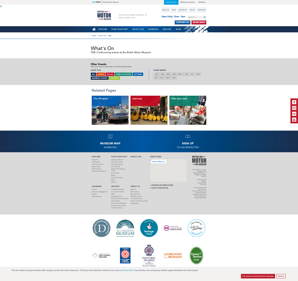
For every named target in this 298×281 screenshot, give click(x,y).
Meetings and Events (187, 2)
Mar (168, 74)
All (93, 74)
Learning (137, 98)
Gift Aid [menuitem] (113, 182)
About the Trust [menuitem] (135, 194)
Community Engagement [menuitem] (99, 192)
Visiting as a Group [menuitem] (117, 164)
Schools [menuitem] (94, 189)
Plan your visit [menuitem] (120, 29)
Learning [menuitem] (153, 29)
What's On (102, 36)
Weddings (201, 2)
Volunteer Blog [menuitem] (96, 169)
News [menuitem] (174, 10)
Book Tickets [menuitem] (115, 173)
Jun (186, 74)
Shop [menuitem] (178, 29)
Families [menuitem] (94, 194)
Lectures (138, 74)
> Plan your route (159, 188)
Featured (114, 78)
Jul (192, 74)
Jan (156, 74)
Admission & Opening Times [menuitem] (118, 170)
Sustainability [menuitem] (134, 203)
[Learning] (148, 110)
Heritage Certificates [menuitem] (117, 189)
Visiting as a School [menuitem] (117, 160)
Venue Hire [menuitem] (201, 10)
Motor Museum (171, 2)
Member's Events (99, 78)
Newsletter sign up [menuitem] (136, 196)
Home (94, 36)
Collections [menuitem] (95, 160)
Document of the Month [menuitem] (118, 203)
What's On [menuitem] (138, 29)
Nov (168, 78)
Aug (198, 74)
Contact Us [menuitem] (182, 10)
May (180, 74)
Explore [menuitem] (102, 29)
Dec (174, 78)
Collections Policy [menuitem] (116, 208)
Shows (101, 74)
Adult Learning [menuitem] (96, 196)
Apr (174, 74)
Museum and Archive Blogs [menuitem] (139, 201)
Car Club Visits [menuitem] (115, 166)
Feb (109, 36)
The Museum (100, 98)
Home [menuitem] (94, 29)
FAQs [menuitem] (113, 180)
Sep (156, 78)
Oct (161, 78)
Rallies (110, 74)
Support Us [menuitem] (182, 22)
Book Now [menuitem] (199, 22)
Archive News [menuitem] (115, 201)
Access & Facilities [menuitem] (117, 177)
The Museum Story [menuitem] (136, 198)
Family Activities (123, 74)
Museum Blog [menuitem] (96, 166)
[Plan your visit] (187, 110)
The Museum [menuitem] (96, 162)
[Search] (205, 17)
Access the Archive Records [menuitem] (119, 198)
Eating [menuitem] (113, 175)
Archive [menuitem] (167, 29)
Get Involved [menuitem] (134, 192)
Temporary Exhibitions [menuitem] (99, 171)
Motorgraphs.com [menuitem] (116, 196)
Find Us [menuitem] (192, 10)
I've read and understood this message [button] (258, 276)
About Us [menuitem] (165, 10)
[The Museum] (110, 110)
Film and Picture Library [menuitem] (118, 205)
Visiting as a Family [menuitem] (117, 162)
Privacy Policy (128, 270)
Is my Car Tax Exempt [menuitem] (117, 192)
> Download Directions (161, 185)
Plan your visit (179, 98)
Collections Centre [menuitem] (97, 164)
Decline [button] (281, 276)
